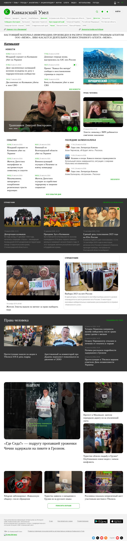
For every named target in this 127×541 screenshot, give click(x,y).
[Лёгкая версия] (115, 3)
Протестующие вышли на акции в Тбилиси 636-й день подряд (20, 355)
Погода (96, 3)
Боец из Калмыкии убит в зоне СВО (59, 84)
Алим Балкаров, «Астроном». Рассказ (82, 174)
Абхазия (7, 18)
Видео (73, 3)
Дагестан (96, 18)
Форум (58, 3)
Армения (44, 18)
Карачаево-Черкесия (39, 22)
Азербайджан (33, 18)
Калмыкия (26, 22)
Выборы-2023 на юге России (78, 293)
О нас (51, 521)
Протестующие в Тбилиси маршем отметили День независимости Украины (101, 362)
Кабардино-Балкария (12, 22)
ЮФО (84, 26)
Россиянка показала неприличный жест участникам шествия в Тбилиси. (104, 497)
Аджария (15, 18)
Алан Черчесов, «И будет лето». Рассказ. (84, 150)
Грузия (88, 18)
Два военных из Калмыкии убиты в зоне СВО (22, 84)
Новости (7, 3)
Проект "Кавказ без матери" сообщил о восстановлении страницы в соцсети (57, 71)
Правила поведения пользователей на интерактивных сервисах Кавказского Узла (56, 531)
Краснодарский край (56, 22)
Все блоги (115, 179)
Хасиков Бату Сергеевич (24, 125)
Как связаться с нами (65, 521)
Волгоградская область (75, 18)
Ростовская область (108, 22)
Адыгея (24, 18)
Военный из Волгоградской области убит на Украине (46, 150)
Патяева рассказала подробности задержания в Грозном (100, 351)
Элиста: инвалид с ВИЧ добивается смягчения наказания (100, 133)
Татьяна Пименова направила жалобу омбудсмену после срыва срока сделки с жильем (100, 331)
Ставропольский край (40, 26)
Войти (117, 11)
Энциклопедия (47, 3)
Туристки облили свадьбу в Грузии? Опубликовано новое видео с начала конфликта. (100, 458)
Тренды (23, 3)
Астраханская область (57, 18)
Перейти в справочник (113, 202)
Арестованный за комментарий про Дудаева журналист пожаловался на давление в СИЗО (61, 357)
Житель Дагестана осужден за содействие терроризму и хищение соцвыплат (46, 183)
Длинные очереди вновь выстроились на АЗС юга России (60, 58)
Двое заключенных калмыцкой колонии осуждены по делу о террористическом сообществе (20, 70)
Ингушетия (106, 18)
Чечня (52, 26)
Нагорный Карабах (73, 22)
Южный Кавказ (75, 26)
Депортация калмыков (15, 234)
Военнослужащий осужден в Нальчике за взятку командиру (46, 164)
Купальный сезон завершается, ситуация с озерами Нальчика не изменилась (89, 162)
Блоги (66, 3)
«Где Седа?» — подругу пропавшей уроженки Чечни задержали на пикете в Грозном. (40, 446)
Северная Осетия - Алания (14, 26)
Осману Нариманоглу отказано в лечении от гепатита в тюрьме (100, 342)
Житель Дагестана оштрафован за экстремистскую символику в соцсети (17, 166)
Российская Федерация (90, 22)
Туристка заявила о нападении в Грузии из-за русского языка (60, 497)
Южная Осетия (62, 26)
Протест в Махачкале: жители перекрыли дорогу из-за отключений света (100, 417)
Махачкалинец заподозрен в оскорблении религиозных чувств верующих (17, 184)
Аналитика (33, 3)
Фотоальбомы (85, 3)
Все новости (74, 89)
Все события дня (53, 194)
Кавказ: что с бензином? (16, 29)
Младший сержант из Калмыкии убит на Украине (21, 58)
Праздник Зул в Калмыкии (56, 234)
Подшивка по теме (114, 320)
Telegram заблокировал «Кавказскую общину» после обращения (21, 497)
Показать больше (63, 506)
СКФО (28, 26)
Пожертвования (82, 521)
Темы (16, 3)
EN (122, 2)
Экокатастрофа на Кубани (92, 29)
